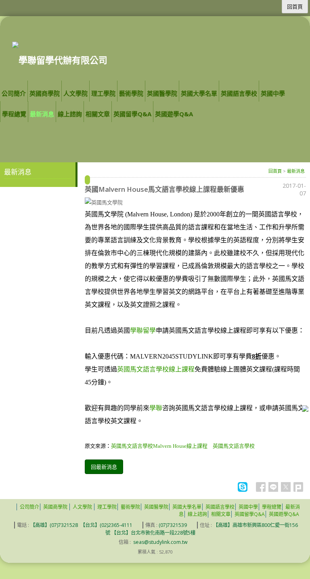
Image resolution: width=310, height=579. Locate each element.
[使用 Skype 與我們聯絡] (242, 489)
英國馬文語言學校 (234, 446)
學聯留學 (143, 330)
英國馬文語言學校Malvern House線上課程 (162, 446)
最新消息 (296, 171)
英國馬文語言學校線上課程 (156, 369)
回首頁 (275, 171)
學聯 (155, 408)
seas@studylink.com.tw (160, 542)
